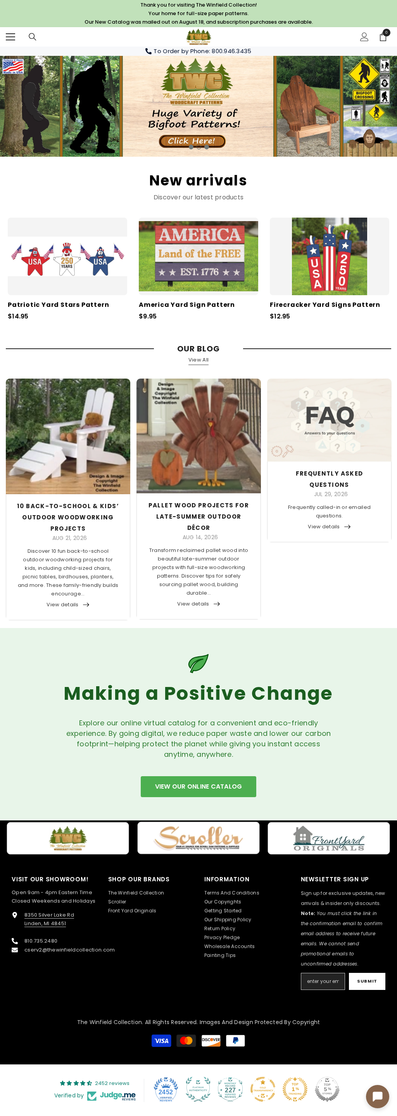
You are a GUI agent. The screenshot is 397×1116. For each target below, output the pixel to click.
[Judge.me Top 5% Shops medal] (327, 1089)
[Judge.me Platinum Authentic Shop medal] (198, 1089)
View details (62, 604)
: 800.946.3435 (230, 51)
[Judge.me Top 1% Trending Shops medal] (295, 1089)
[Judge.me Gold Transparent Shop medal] (262, 1089)
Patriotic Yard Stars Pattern (58, 305)
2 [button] (199, 147)
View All (198, 359)
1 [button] (191, 147)
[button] (7, 106)
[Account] (364, 37)
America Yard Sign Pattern (187, 305)
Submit (367, 981)
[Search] (32, 37)
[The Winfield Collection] (68, 838)
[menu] (10, 37)
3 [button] (206, 147)
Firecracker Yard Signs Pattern (325, 305)
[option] (198, 106)
